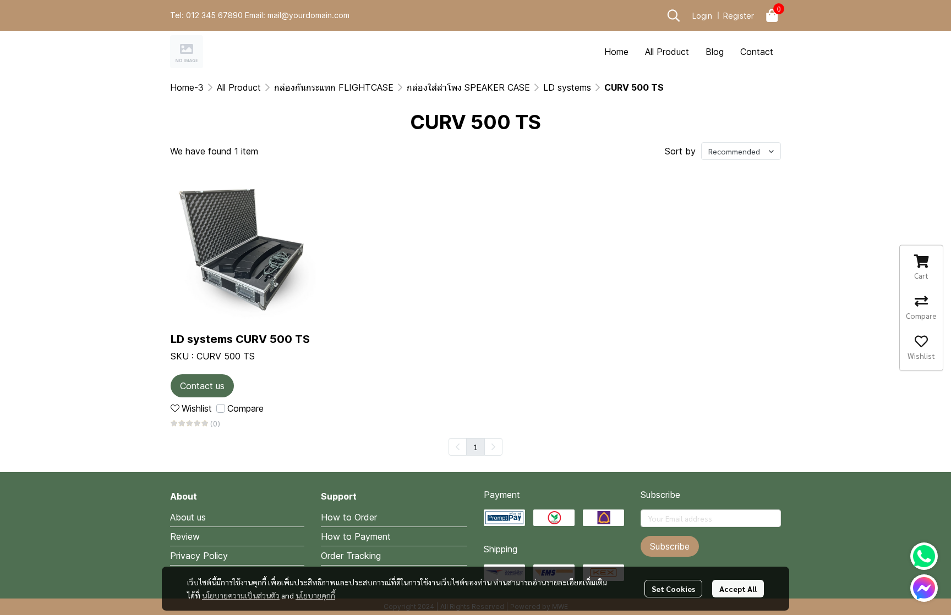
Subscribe (670, 546)
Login (702, 15)
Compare (245, 408)
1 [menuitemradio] (475, 447)
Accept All (738, 589)
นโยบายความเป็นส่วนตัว (241, 595)
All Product (239, 87)
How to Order (349, 517)
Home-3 (187, 87)
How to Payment (356, 536)
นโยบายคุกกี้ (315, 595)
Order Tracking (351, 555)
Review (185, 536)
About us (188, 517)
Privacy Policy (199, 555)
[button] (673, 15)
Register (738, 15)
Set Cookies (673, 589)
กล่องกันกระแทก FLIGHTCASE (333, 87)
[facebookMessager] (924, 588)
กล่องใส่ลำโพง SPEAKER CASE (468, 87)
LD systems (567, 87)
